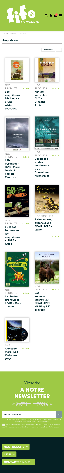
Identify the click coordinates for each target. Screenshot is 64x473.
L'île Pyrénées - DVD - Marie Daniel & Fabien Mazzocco (13, 169)
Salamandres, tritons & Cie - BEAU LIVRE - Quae (44, 224)
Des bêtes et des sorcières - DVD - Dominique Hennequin (42, 167)
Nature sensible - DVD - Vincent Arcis (41, 98)
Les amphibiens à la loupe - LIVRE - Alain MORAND (12, 100)
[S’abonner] (59, 414)
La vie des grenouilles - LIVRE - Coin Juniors (13, 301)
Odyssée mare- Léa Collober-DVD (11, 353)
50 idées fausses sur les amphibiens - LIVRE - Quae (12, 235)
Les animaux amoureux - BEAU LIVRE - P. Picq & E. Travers (42, 301)
